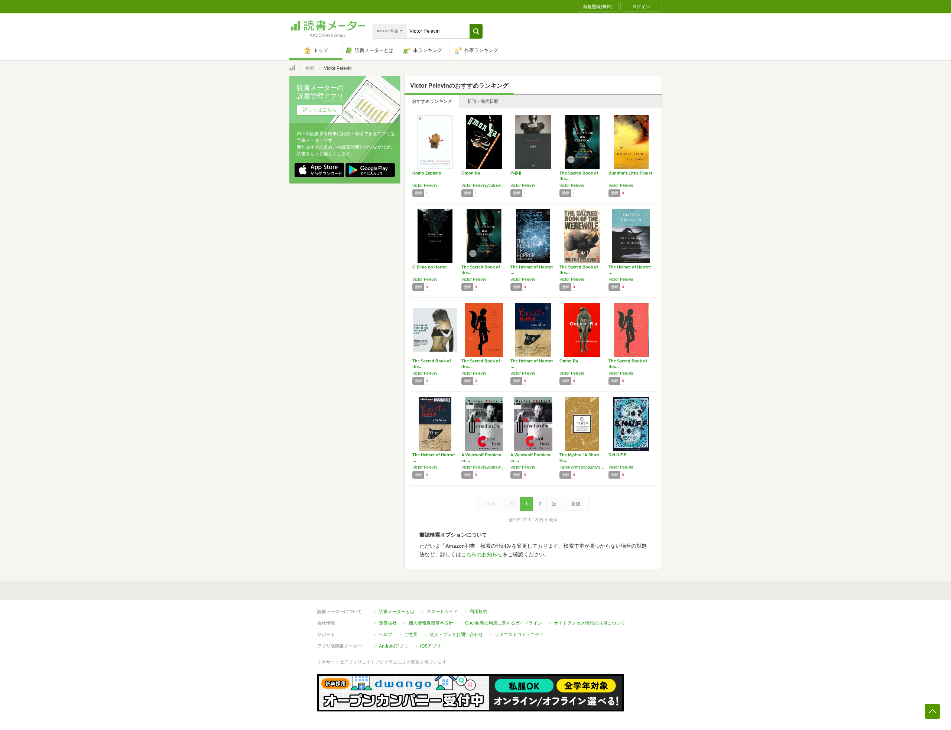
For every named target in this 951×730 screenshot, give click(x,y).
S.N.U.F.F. (617, 455)
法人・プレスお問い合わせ (456, 634)
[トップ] (292, 69)
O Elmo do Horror (429, 267)
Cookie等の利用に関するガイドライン (503, 623)
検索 (309, 68)
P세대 (515, 173)
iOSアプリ (430, 646)
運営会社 (388, 623)
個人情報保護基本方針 (431, 623)
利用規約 (478, 611)
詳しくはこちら (320, 110)
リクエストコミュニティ (519, 634)
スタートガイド (442, 611)
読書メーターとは (397, 611)
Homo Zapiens (426, 173)
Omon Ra (470, 173)
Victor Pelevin (424, 185)
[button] (476, 31)
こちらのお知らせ (482, 554)
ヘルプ (385, 634)
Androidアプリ (393, 646)
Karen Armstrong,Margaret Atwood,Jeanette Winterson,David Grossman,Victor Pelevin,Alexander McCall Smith (582, 467)
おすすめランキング (432, 101)
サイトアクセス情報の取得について (589, 623)
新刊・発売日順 (483, 101)
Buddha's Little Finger (630, 173)
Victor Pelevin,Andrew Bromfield (484, 185)
